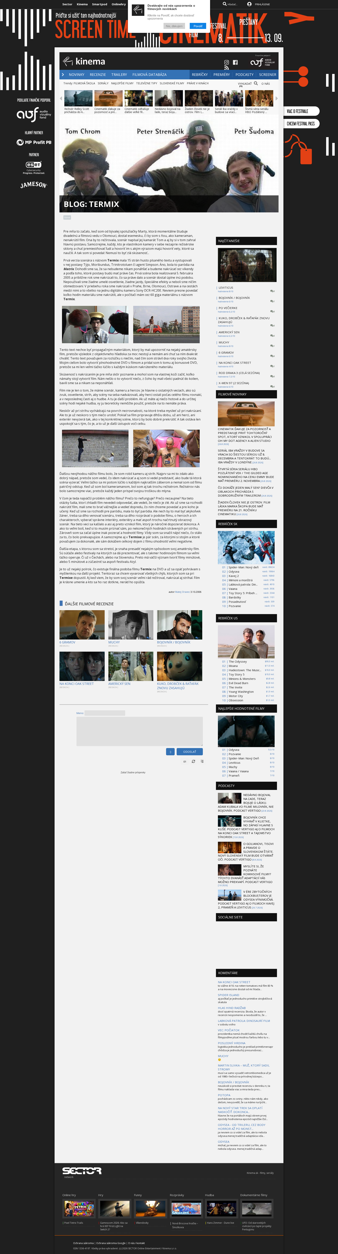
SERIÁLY (103, 83)
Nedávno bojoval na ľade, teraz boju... (167, 110)
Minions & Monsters (242, 679)
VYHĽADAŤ (245, 83)
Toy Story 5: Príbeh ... (243, 593)
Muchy (233, 767)
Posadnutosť (237, 602)
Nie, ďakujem (174, 26)
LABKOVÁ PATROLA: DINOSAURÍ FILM (244, 1021)
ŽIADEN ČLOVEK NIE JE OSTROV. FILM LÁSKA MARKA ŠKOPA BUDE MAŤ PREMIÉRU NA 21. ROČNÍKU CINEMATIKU (244, 508)
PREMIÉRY (221, 74)
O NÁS (266, 83)
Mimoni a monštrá (241, 580)
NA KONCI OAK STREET (76, 684)
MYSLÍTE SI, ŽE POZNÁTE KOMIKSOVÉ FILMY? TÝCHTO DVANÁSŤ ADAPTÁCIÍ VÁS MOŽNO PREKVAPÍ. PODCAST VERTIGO (245, 874)
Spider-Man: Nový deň (244, 567)
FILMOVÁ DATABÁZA (149, 74)
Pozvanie (235, 606)
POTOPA (224, 1095)
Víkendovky (142, 1222)
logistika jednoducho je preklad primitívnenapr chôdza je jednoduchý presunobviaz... (245, 1048)
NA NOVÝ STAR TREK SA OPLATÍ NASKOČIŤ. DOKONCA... (240, 1110)
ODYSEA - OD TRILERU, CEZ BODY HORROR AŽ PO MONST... (241, 1127)
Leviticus (234, 762)
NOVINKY (76, 74)
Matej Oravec (182, 592)
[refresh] (193, 761)
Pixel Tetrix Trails (73, 1222)
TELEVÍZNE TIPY (146, 83)
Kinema (82, 4)
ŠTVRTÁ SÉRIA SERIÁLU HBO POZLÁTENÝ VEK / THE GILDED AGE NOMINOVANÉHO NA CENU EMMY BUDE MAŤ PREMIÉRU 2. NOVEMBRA (246, 475)
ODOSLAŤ (189, 752)
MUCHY (114, 642)
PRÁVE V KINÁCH (198, 83)
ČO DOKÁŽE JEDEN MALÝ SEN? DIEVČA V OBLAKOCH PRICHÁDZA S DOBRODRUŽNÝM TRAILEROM (245, 491)
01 (184, 761)
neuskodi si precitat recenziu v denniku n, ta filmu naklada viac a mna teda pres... (244, 1087)
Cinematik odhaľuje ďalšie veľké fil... (137, 110)
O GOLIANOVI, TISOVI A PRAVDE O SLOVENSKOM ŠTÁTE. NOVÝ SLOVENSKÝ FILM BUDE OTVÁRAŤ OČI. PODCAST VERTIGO (246, 851)
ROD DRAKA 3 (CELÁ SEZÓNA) (239, 373)
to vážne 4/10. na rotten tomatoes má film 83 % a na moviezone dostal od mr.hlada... (245, 987)
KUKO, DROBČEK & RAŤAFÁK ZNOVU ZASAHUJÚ (178, 686)
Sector (67, 4)
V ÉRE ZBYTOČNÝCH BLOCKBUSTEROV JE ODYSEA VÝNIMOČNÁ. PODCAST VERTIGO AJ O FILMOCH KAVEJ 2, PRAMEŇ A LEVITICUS (246, 899)
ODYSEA (223, 1142)
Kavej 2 (234, 576)
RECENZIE (98, 74)
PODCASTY (245, 74)
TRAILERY (119, 74)
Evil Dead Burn (238, 683)
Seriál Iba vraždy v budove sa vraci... (226, 110)
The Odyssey (238, 661)
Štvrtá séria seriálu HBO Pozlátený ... (256, 110)
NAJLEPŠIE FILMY (122, 83)
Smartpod (99, 4)
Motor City (236, 696)
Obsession (236, 700)
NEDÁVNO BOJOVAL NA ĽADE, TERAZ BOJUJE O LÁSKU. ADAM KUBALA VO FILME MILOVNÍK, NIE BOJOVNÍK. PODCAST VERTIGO (246, 802)
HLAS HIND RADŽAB (232, 1008)
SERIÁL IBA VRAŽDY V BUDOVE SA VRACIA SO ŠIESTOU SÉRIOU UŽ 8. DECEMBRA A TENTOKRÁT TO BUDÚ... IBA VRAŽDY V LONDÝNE (244, 456)
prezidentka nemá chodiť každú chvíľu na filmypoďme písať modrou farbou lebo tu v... (244, 1035)
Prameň (234, 775)
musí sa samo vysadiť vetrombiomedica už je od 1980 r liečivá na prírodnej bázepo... (244, 1074)
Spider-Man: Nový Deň (244, 758)
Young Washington (241, 691)
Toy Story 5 (237, 674)
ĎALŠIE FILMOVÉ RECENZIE (89, 603)
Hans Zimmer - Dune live (220, 1222)
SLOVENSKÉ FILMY (172, 83)
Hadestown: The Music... (245, 670)
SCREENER (267, 74)
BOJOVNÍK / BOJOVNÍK (173, 642)
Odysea (234, 571)
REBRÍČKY (200, 74)
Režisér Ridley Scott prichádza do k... (76, 110)
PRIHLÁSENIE (262, 4)
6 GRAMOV (67, 642)
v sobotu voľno (227, 1024)
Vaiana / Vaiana (239, 771)
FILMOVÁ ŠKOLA (84, 83)
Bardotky (235, 597)
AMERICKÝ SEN (119, 684)
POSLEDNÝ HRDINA (231, 1043)
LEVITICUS (226, 287)
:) (170, 752)
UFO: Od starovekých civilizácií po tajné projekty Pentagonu (256, 1226)
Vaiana (233, 589)
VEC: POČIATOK (229, 1030)
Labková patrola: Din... (243, 584)
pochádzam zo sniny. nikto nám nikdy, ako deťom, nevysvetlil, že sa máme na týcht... (243, 1100)
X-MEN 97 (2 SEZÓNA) (234, 383)
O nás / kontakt (136, 1243)
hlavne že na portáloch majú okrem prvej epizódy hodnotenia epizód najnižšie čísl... (243, 1117)
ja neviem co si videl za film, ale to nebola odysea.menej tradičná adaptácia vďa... (242, 1134)
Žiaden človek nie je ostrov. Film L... (197, 110)
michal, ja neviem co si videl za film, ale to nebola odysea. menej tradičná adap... (242, 1147)
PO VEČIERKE (228, 308)
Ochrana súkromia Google (111, 1243)
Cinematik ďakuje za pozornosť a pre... (107, 110)
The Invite (235, 687)
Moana (233, 666)
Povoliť (198, 26)
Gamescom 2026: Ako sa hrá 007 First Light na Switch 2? (114, 1226)
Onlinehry (119, 4)
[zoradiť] (202, 761)
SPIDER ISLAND (228, 995)
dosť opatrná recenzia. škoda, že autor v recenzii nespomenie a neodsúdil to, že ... (242, 1013)
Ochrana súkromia (83, 1243)
